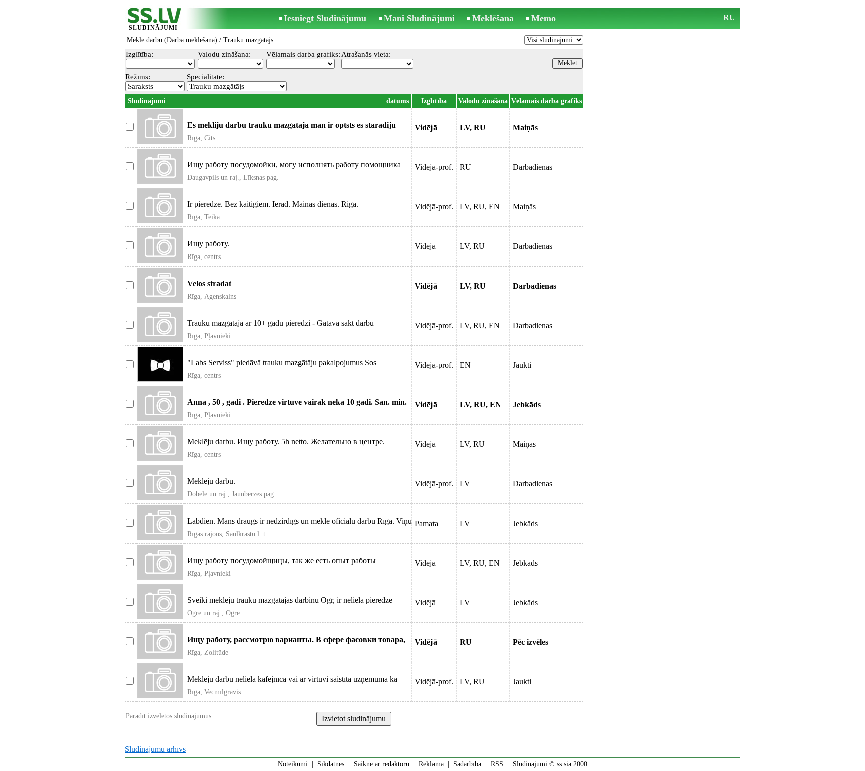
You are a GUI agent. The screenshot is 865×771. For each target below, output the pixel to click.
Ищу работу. (208, 243)
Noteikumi (293, 764)
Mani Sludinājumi (419, 18)
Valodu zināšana (483, 101)
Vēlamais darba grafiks (546, 101)
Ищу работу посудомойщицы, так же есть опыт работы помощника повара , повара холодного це (281, 565)
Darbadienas (532, 167)
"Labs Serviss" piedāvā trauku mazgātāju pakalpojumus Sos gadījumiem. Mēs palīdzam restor (281, 367)
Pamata (426, 523)
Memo (543, 18)
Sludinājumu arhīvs (155, 749)
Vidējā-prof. (434, 167)
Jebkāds (525, 523)
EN (465, 365)
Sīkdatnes (330, 764)
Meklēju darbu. (211, 481)
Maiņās (524, 206)
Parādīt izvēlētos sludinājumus (168, 716)
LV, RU (472, 246)
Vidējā (425, 246)
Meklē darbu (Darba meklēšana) (172, 40)
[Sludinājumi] (153, 19)
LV (465, 483)
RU (729, 17)
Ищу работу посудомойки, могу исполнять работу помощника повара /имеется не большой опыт (294, 169)
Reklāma (431, 764)
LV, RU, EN (480, 206)
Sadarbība (467, 764)
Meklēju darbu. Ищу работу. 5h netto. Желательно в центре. (286, 441)
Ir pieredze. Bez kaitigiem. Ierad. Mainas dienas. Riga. (272, 204)
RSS (497, 764)
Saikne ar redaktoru (381, 764)
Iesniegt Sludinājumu (325, 18)
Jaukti (522, 365)
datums (397, 101)
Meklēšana (493, 18)
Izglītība (434, 101)
